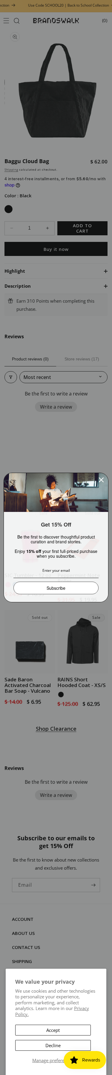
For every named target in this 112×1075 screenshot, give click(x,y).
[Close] (101, 480)
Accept (53, 1030)
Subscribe (56, 588)
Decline (53, 1045)
